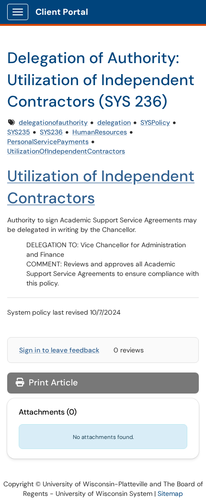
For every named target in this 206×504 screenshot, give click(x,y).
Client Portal (61, 12)
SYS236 (51, 132)
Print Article (52, 382)
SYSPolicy (155, 122)
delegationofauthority (53, 122)
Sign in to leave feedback (59, 350)
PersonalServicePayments (48, 141)
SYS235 (18, 132)
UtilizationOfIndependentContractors (66, 151)
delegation (114, 122)
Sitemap (170, 493)
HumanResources (99, 132)
